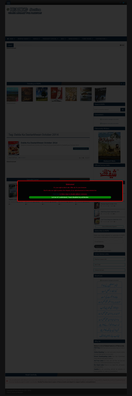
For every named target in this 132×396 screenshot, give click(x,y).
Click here (56, 194)
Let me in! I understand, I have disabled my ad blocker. (70, 197)
